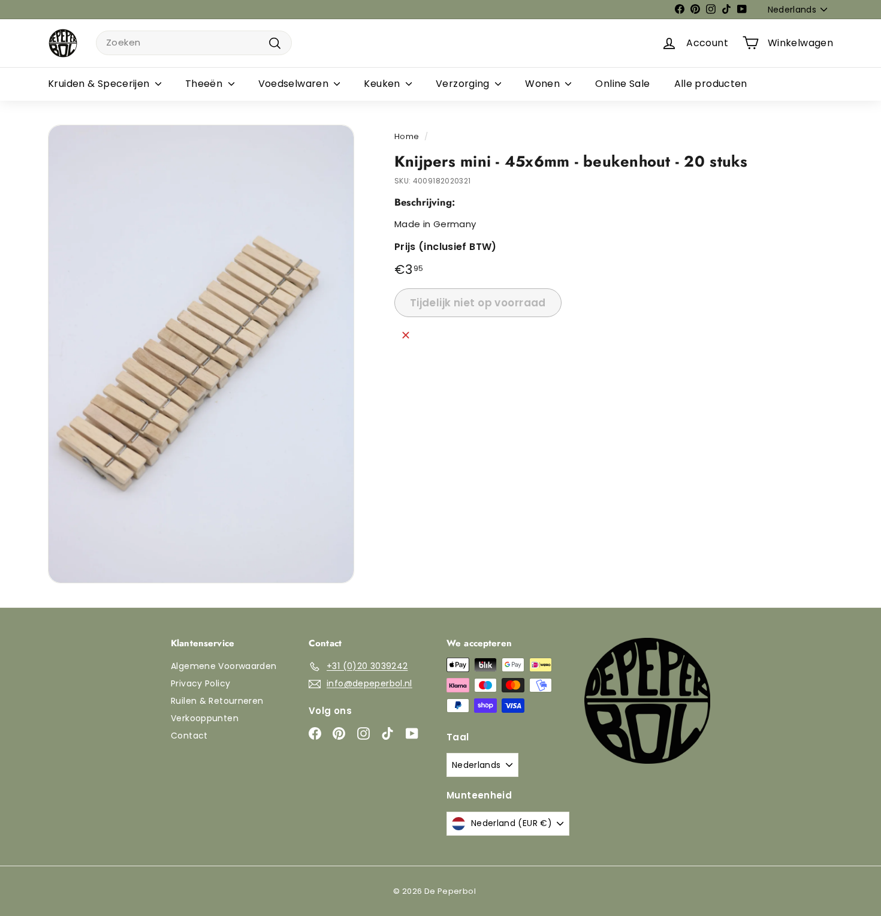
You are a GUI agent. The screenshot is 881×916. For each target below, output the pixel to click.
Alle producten (710, 84)
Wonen (543, 84)
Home (407, 136)
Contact (189, 736)
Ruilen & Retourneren (217, 701)
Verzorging (464, 84)
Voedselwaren (294, 84)
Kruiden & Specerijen (100, 84)
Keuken (383, 84)
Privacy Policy (200, 683)
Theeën (205, 84)
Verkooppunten (205, 718)
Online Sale (622, 84)
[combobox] (194, 43)
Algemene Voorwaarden (224, 666)
